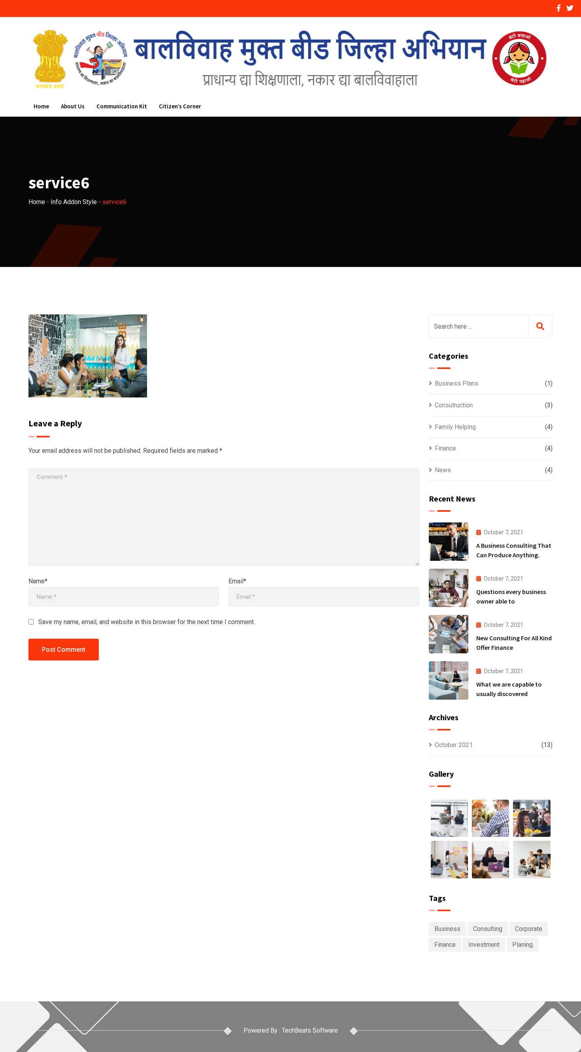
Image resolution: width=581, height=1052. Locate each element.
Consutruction (454, 405)
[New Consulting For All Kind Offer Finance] (448, 634)
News (443, 470)
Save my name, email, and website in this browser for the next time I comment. (146, 622)
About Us (73, 106)
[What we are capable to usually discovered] (448, 680)
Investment (484, 944)
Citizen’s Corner (180, 106)
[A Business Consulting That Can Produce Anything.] (448, 541)
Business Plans (456, 383)
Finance (445, 448)
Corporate (528, 929)
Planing (522, 944)
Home (41, 106)
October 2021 (454, 745)
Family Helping (455, 427)
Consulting (487, 929)
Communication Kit (121, 106)
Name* (37, 581)
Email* (237, 581)
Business (447, 929)
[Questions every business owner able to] (448, 588)
